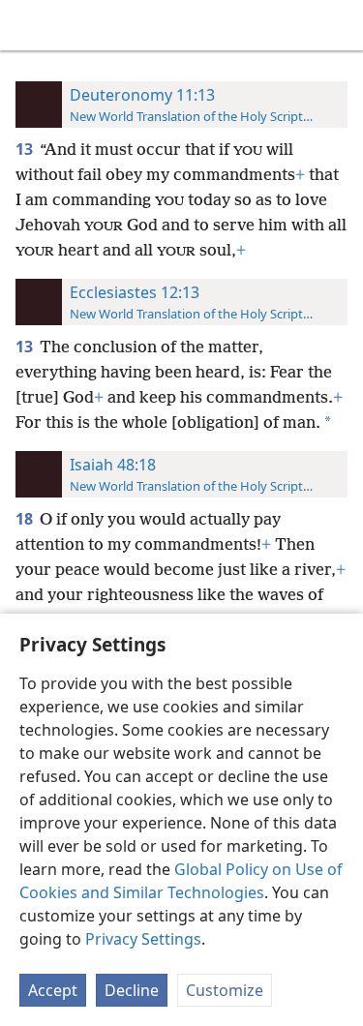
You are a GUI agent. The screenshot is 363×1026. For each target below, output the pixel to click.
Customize (224, 990)
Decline (132, 990)
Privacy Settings (143, 939)
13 (25, 149)
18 (25, 518)
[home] (29, 25)
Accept (52, 990)
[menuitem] (29, 25)
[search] (338, 25)
